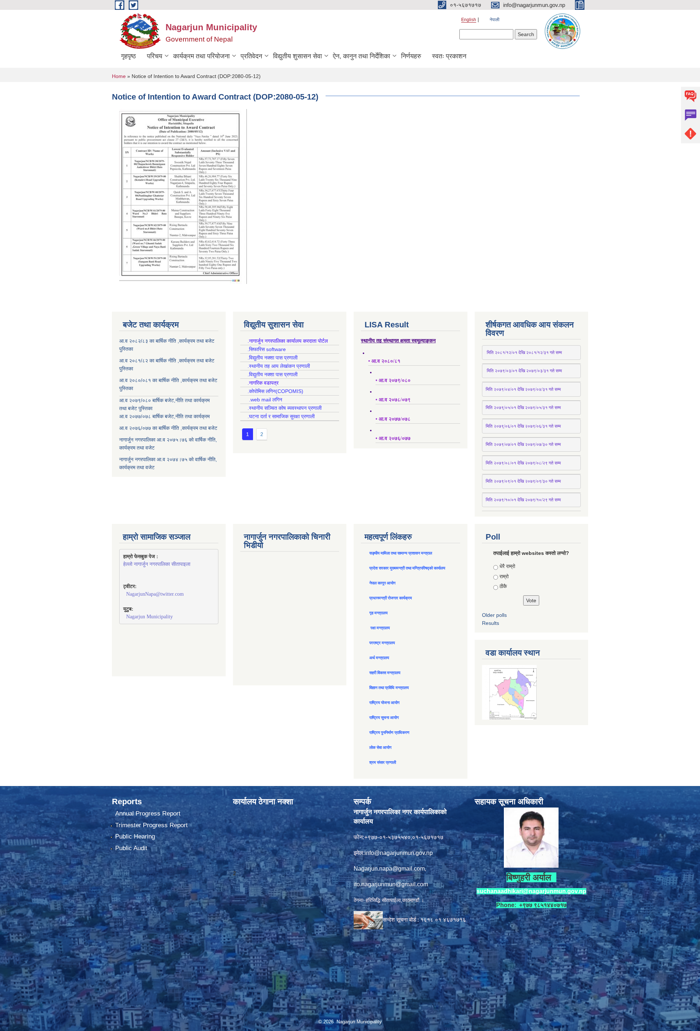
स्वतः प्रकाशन (449, 56)
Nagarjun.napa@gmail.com (389, 868)
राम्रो (504, 576)
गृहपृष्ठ (128, 56)
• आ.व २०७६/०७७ (393, 438)
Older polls (494, 615)
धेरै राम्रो (507, 566)
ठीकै (503, 586)
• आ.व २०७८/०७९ (393, 399)
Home (119, 76)
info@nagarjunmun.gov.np (399, 853)
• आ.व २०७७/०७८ (393, 419)
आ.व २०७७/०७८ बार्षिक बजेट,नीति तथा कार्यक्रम (164, 416)
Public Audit (131, 848)
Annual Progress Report (147, 813)
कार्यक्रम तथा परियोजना (201, 56)
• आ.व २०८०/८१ (384, 361)
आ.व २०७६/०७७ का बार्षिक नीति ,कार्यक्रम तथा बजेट (168, 428)
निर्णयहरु (411, 56)
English (468, 19)
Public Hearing (135, 836)
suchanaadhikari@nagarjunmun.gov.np (531, 891)
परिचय (154, 56)
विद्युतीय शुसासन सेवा (297, 56)
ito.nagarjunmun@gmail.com (391, 884)
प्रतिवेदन (251, 56)
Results (490, 623)
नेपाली (494, 19)
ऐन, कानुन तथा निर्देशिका (361, 56)
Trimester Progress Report (151, 825)
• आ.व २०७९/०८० (393, 380)
